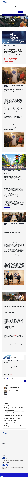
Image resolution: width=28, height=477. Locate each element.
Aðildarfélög (3, 452)
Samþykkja (1, 476)
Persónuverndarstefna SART (5, 451)
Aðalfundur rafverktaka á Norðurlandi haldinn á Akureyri (12, 303)
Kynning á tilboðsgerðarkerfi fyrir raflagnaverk (12, 360)
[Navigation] (25, 15)
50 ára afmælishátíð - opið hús (9, 45)
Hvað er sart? (3, 453)
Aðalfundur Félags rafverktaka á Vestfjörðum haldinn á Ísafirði (14, 224)
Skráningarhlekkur (11, 374)
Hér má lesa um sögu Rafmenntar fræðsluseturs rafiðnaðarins (13, 59)
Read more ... (7, 207)
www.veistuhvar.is (16, 335)
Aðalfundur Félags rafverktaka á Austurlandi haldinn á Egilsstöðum (13, 86)
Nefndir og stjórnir (4, 450)
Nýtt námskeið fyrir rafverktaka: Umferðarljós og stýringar (13, 171)
